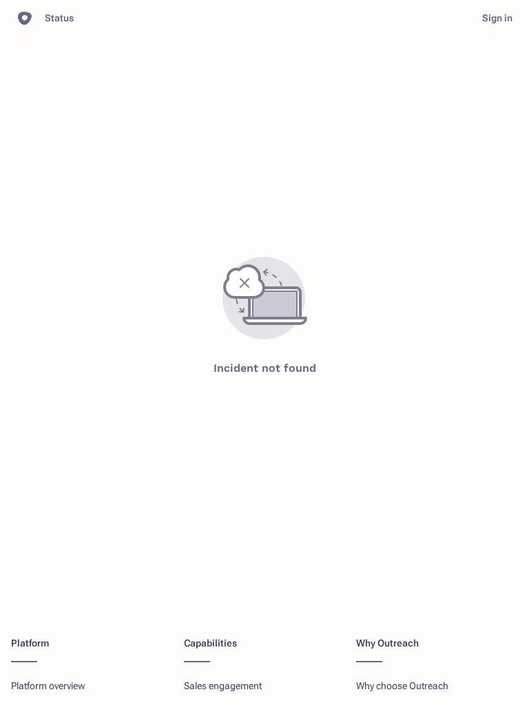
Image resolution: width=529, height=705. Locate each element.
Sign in (497, 17)
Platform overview (48, 685)
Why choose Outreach (402, 685)
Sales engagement (223, 685)
